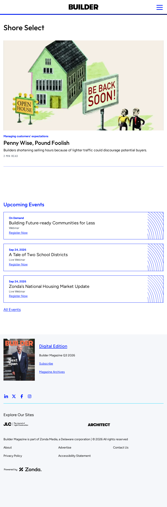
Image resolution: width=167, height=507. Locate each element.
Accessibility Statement (74, 456)
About (7, 447)
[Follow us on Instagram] (29, 396)
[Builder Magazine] (83, 7)
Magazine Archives (52, 372)
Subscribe (46, 363)
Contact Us (121, 447)
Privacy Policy (12, 456)
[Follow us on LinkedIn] (6, 396)
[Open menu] (159, 7)
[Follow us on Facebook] (21, 396)
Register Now (18, 233)
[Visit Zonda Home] (22, 469)
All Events (12, 309)
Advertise (64, 447)
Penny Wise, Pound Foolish (36, 142)
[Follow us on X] (14, 396)
